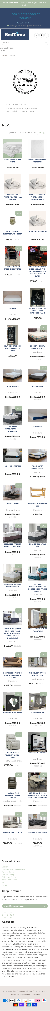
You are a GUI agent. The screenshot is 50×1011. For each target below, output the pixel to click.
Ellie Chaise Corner (12, 833)
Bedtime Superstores (18, 991)
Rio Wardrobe (37, 712)
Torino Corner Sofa (37, 833)
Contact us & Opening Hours (15, 869)
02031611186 (25, 23)
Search (5, 867)
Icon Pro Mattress (12, 466)
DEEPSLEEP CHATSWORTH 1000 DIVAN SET (12, 429)
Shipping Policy (9, 877)
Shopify (31, 991)
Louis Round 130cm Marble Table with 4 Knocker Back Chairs (37, 795)
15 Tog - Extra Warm (38, 232)
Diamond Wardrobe (12, 712)
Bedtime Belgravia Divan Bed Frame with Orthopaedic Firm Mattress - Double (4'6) (12, 633)
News (4, 885)
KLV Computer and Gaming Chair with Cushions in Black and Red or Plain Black (37, 271)
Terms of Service (9, 880)
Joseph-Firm (37, 386)
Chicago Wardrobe (37, 753)
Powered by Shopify (31, 994)
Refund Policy (8, 874)
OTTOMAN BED (13, 504)
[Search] (46, 42)
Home (4, 55)
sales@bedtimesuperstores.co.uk (25, 25)
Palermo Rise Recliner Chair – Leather (12, 795)
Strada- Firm (12, 386)
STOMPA (12, 308)
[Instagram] (11, 915)
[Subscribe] (45, 906)
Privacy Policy (8, 872)
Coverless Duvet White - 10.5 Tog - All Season (13, 197)
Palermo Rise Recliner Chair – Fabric (12, 755)
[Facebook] (5, 915)
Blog (4, 882)
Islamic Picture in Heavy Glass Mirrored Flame (37, 310)
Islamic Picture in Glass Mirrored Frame (12, 348)
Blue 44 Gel (37, 427)
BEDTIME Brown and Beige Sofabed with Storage (12, 675)
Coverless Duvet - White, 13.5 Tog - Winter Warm (37, 197)
